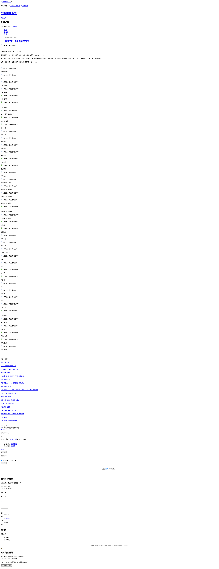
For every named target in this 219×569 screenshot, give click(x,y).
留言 (16, 439)
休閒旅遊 (14, 26)
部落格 (6, 32)
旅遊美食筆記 (9, 13)
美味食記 (14, 444)
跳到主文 (3, 18)
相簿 (5, 30)
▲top (2, 449)
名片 (5, 34)
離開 (10, 565)
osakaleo (3, 429)
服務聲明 (126, 545)
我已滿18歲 (4, 565)
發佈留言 (3, 462)
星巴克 (13, 446)
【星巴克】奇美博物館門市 (16, 41)
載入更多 (3, 452)
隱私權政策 (119, 545)
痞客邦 (12, 439)
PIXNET (97, 545)
